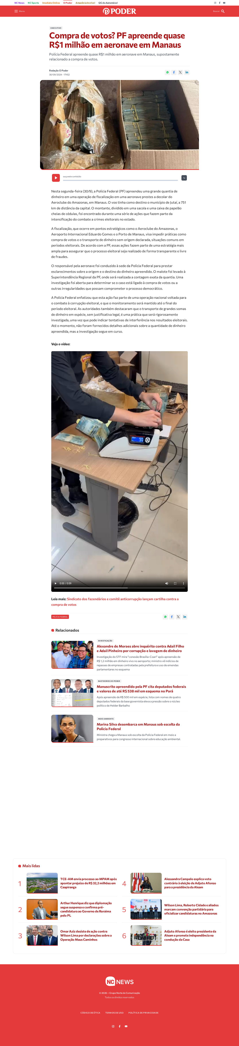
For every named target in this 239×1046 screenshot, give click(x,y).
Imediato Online (51, 2)
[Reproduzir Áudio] (56, 178)
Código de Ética (90, 1012)
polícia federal (60, 617)
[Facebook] (220, 3)
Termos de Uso (114, 1012)
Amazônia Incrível (85, 2)
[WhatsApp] (167, 72)
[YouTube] (224, 3)
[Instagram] (215, 3)
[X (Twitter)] (180, 72)
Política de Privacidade (143, 1012)
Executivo (56, 28)
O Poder (67, 2)
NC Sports (33, 2)
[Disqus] (119, 798)
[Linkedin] (186, 72)
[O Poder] (119, 10)
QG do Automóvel (108, 2)
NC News (19, 2)
